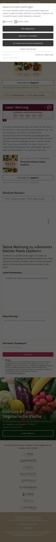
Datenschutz (48, 55)
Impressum (39, 55)
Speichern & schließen (28, 35)
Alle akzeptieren (28, 28)
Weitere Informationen (28, 49)
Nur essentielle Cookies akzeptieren (28, 43)
